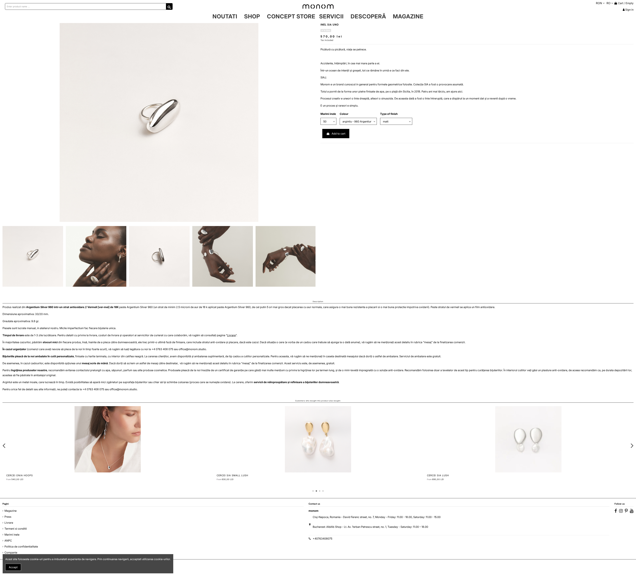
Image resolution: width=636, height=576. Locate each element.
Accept (13, 567)
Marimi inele (11, 534)
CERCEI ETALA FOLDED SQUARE (237, 475)
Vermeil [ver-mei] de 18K (103, 307)
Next (632, 445)
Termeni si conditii (15, 528)
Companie (10, 552)
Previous (4, 445)
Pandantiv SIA (16, 475)
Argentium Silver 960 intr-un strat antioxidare (55, 307)
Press (7, 516)
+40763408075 (322, 538)
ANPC (8, 540)
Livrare (231, 335)
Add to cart (338, 133)
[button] (252, 16)
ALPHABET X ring (438, 475)
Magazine (10, 510)
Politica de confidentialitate (21, 546)
